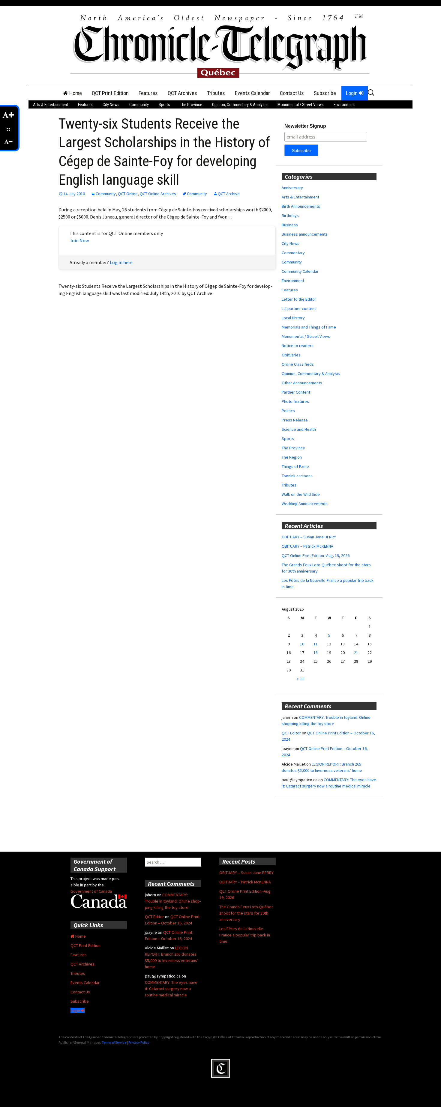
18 (316, 652)
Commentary (293, 252)
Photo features (295, 401)
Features (148, 93)
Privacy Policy (138, 1042)
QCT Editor (291, 733)
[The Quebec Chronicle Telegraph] (220, 45)
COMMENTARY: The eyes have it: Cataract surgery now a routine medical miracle (171, 989)
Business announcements (305, 234)
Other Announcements (302, 382)
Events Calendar (252, 93)
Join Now (79, 240)
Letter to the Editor (299, 299)
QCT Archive (229, 193)
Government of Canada (91, 891)
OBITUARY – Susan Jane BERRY (309, 537)
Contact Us (292, 93)
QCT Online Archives (158, 193)
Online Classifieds (298, 364)
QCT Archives (182, 93)
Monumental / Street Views (301, 104)
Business (290, 225)
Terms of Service (114, 1042)
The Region (292, 457)
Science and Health (299, 429)
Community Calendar (300, 271)
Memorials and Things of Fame (309, 327)
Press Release (295, 420)
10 (302, 644)
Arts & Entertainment (50, 104)
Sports (164, 104)
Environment (344, 104)
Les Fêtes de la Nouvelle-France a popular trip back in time (244, 935)
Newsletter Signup (305, 126)
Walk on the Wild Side (301, 494)
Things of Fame (295, 466)
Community (139, 104)
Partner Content (296, 392)
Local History (293, 317)
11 (316, 644)
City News (111, 104)
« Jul (300, 678)
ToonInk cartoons (297, 475)
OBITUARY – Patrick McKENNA (307, 546)
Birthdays (290, 215)
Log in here (121, 262)
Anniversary (292, 187)
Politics (288, 410)
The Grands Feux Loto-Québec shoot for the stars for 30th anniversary (246, 913)
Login (352, 93)
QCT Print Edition (110, 93)
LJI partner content (299, 308)
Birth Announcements (301, 206)
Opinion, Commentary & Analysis (240, 104)
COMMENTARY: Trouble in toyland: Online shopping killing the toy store (173, 901)
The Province (191, 104)
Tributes (216, 93)
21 (356, 652)
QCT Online (128, 193)
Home (75, 93)
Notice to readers (298, 345)
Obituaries (291, 355)
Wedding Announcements (305, 503)
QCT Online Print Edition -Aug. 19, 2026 (316, 555)
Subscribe (325, 93)
